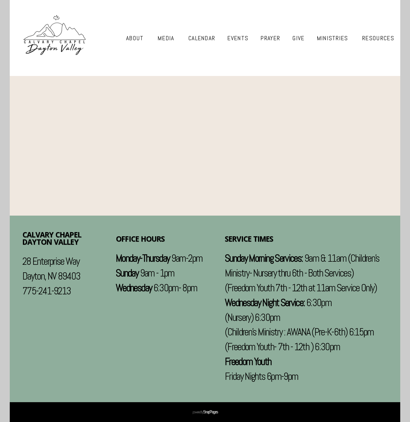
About (135, 38)
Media (167, 38)
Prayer (270, 38)
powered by (205, 411)
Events (237, 38)
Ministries (333, 38)
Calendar (201, 38)
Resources (378, 38)
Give (298, 38)
